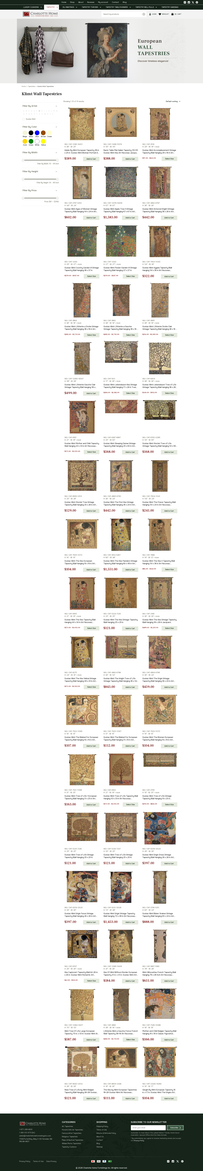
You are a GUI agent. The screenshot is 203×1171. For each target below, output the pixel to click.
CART (178, 14)
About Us (100, 1137)
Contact (115, 2)
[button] (125, 37)
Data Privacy (51, 1161)
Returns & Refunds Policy (106, 1133)
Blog (125, 2)
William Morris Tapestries (71, 1143)
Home (64, 2)
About (81, 2)
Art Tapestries (67, 1126)
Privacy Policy (139, 1141)
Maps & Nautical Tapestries (72, 1140)
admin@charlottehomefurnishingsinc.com (35, 1136)
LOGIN (154, 14)
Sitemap (99, 1147)
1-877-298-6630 (25, 1129)
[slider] (23, 160)
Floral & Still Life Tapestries (72, 1130)
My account (103, 2)
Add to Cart (91, 159)
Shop (72, 2)
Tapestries (31, 86)
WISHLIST (165, 14)
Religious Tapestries (70, 1137)
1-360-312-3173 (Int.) (27, 1133)
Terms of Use (101, 1130)
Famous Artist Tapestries (71, 1133)
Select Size (169, 159)
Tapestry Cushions (69, 1147)
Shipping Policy (102, 1126)
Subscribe (174, 1128)
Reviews (90, 2)
